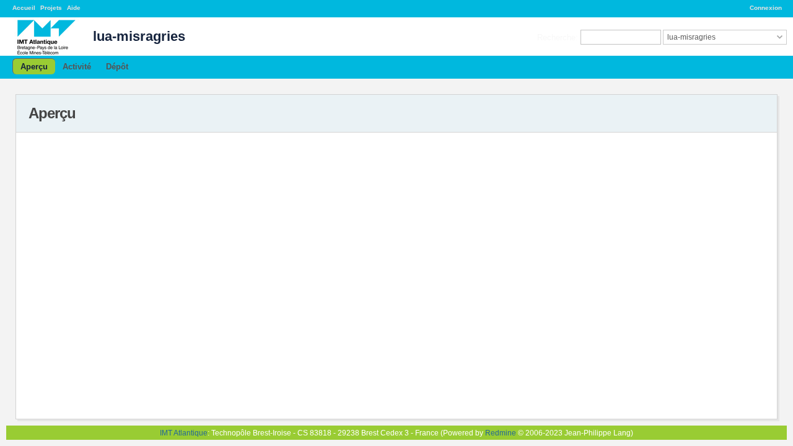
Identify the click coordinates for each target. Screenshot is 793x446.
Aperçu (34, 66)
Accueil (23, 7)
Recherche (556, 37)
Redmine (500, 433)
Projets (51, 7)
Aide (74, 7)
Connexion (766, 7)
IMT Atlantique (184, 433)
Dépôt (117, 66)
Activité (77, 66)
